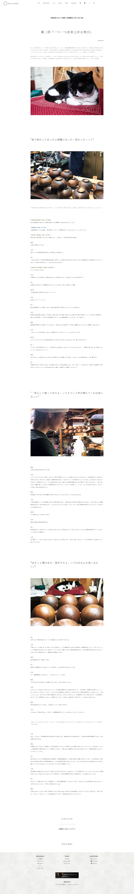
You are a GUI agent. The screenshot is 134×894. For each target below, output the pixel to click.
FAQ (40, 865)
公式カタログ (40, 861)
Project (60, 3)
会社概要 (40, 858)
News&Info (73, 3)
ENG (94, 3)
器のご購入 (41, 868)
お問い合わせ (40, 863)
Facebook (94, 861)
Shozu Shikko (46, 3)
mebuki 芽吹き (67, 861)
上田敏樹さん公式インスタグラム (66, 829)
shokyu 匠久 (67, 863)
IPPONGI (67, 858)
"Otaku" (66, 3)
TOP (39, 3)
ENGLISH (67, 882)
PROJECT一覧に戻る (67, 844)
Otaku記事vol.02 (69, 47)
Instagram (94, 858)
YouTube (94, 863)
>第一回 (97, 58)
